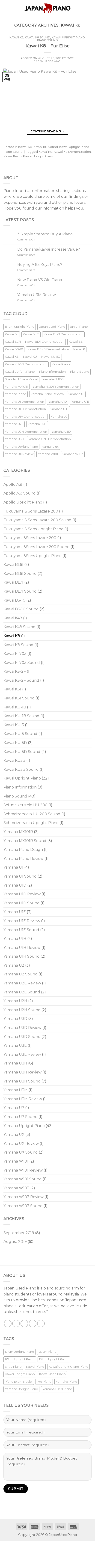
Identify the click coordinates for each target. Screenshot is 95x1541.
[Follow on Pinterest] (41, 1323)
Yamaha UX (13, 1134)
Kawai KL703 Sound (21, 662)
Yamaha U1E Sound (21, 930)
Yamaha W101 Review (23, 1170)
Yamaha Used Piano (57, 1389)
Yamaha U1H (59, 409)
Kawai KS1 (12, 689)
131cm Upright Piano (19, 326)
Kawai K (79, 349)
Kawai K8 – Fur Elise (48, 45)
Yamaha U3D (61, 431)
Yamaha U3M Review (36, 295)
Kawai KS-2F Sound (21, 680)
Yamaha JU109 (53, 379)
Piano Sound (47, 40)
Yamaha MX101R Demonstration (56, 386)
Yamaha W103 (72, 454)
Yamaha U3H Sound (22, 1081)
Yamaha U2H (37, 424)
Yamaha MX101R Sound (24, 841)
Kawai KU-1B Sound (21, 716)
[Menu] (6, 8)
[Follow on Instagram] (16, 1323)
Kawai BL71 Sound (20, 591)
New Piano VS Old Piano (39, 280)
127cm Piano (47, 1351)
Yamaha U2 (59, 416)
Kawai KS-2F (14, 671)
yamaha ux (50, 446)
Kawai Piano (12, 156)
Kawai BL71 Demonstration (44, 341)
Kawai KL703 (15, 653)
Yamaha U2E (14, 424)
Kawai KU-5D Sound (21, 752)
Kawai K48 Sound (19, 627)
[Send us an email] (32, 1323)
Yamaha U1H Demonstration (25, 416)
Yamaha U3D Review (22, 1027)
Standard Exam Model (21, 379)
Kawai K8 (16, 37)
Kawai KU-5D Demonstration (26, 364)
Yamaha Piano (15, 394)
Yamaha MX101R (16, 386)
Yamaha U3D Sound (22, 1036)
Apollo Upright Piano (22, 502)
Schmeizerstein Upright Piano (31, 823)
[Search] (90, 7)
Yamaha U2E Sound (21, 992)
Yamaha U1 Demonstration (24, 401)
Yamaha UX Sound (20, 1152)
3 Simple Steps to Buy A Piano (45, 234)
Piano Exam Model (19, 1381)
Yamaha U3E (15, 1045)
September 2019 (18, 1233)
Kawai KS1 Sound (19, 698)
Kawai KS (12, 356)
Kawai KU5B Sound (21, 769)
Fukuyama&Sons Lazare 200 (29, 538)
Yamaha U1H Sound (21, 956)
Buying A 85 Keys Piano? (39, 264)
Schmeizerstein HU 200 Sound (31, 814)
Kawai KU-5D (50, 356)
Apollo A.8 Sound (19, 493)
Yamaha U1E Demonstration (25, 409)
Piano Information (52, 371)
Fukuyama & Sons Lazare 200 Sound (37, 520)
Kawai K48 (12, 618)
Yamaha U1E (80, 401)
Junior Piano (79, 326)
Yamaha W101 (48, 454)
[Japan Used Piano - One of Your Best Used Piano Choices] (47, 8)
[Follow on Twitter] (24, 1323)
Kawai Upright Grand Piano (68, 1366)
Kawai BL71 (13, 341)
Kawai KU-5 (13, 725)
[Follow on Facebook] (8, 1323)
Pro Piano (44, 1381)
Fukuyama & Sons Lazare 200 (30, 511)
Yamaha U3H (14, 439)
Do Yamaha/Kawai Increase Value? (48, 249)
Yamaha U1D (57, 401)
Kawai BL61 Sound (20, 573)
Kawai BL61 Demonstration (63, 334)
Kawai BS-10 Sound (21, 609)
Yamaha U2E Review (22, 983)
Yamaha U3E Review (22, 1054)
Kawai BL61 (31, 334)
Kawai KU (30, 356)
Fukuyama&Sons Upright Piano (32, 556)
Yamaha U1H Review (22, 947)
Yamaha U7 (13, 1108)
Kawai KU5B (14, 760)
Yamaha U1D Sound (21, 903)
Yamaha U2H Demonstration (26, 431)
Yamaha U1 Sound (20, 876)
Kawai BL (11, 334)
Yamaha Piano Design (23, 849)
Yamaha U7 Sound (20, 1117)
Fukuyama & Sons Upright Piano (33, 529)
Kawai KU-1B (14, 707)
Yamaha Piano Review (47, 394)
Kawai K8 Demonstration (72, 151)
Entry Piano (13, 1366)
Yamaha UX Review (19, 454)
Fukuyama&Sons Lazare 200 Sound (36, 547)
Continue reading (47, 131)
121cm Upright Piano (19, 1351)
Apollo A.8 (12, 484)
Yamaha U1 (76, 394)
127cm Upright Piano (20, 1359)
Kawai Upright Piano (68, 37)
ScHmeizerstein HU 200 (25, 805)
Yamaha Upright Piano (21, 446)
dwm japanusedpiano (54, 60)
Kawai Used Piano (52, 1374)
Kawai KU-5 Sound (20, 734)
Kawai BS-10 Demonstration (48, 349)
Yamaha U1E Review (21, 921)
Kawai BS (76, 341)
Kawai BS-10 (14, 349)
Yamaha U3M (15, 1090)
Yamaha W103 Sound (23, 1206)
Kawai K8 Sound (37, 37)
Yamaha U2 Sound (20, 974)
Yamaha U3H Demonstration (49, 439)
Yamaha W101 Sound (22, 1179)
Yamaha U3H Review (22, 1072)
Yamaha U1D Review (22, 894)
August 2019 (15, 1241)
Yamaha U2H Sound (22, 1010)
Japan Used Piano (52, 326)
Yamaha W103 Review (23, 1197)
